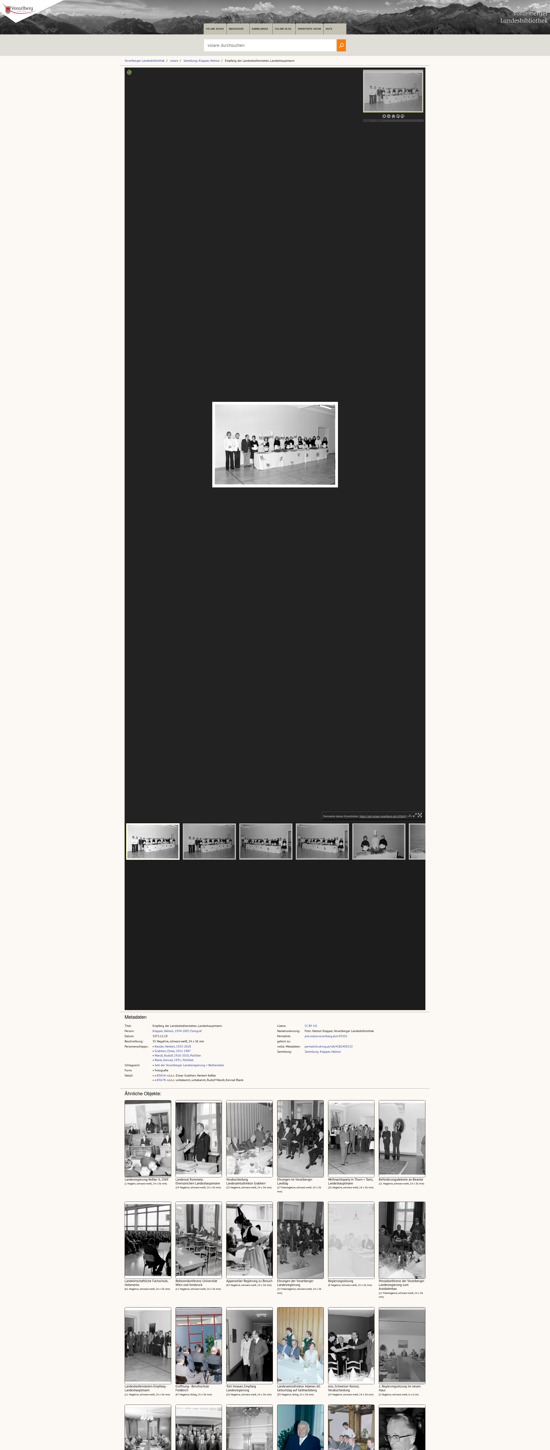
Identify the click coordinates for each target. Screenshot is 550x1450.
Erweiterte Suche (309, 28)
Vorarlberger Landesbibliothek (145, 61)
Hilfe (329, 28)
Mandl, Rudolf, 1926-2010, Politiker (178, 1055)
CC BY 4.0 (311, 1026)
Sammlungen (260, 28)
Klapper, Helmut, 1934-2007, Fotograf (177, 1031)
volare (174, 61)
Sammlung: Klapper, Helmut (201, 61)
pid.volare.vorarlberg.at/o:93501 (326, 1036)
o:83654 (160, 1075)
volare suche (215, 28)
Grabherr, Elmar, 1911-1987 (173, 1051)
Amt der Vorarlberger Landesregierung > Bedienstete (189, 1065)
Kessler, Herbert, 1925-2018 (173, 1046)
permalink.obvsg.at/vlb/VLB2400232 (329, 1046)
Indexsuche (236, 28)
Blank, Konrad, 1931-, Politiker (174, 1060)
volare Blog (283, 28)
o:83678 (160, 1080)
